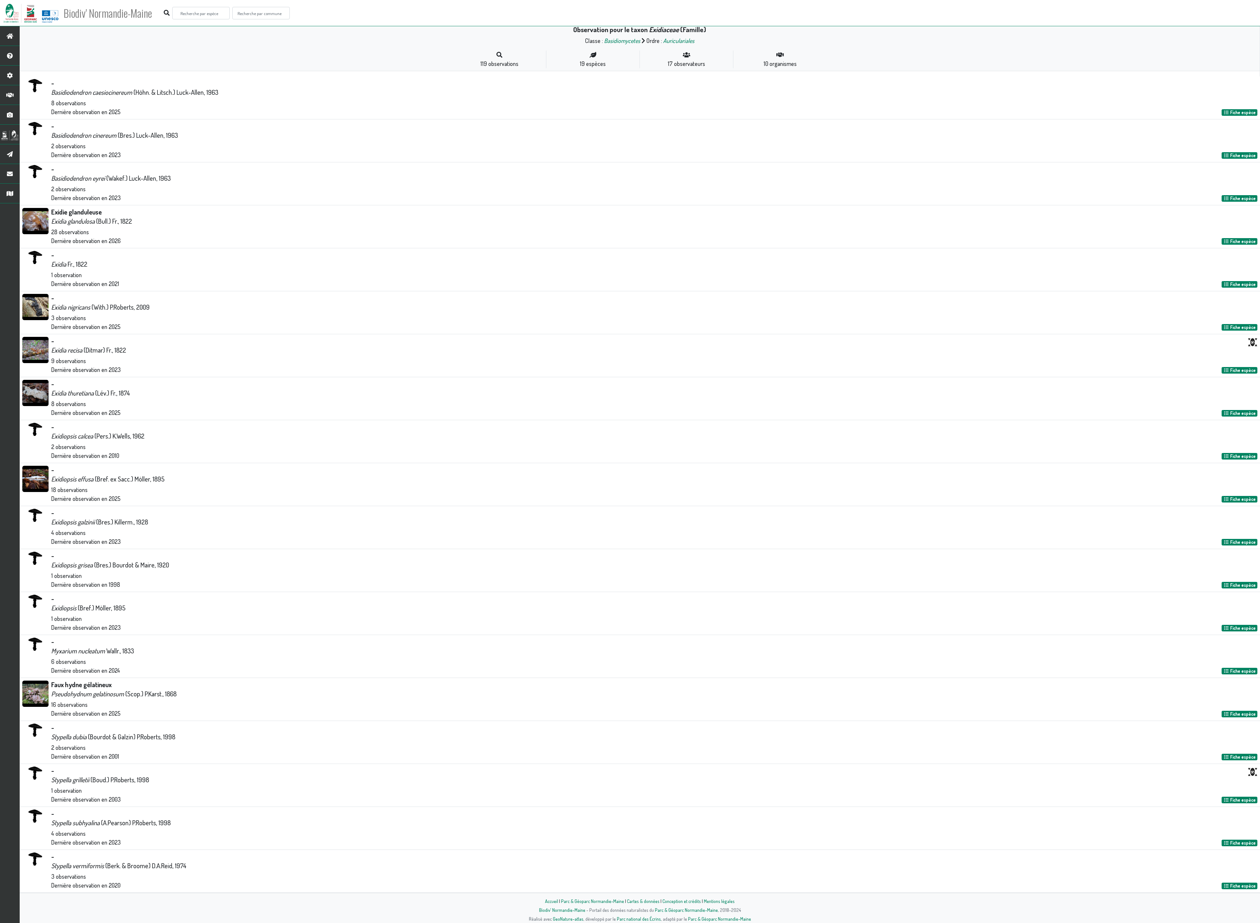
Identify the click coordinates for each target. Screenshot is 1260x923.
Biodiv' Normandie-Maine (108, 13)
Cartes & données (643, 901)
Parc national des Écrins (639, 919)
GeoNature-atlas (568, 919)
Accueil (551, 901)
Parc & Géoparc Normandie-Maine (592, 901)
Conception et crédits (681, 901)
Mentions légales (719, 901)
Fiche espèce (1242, 112)
